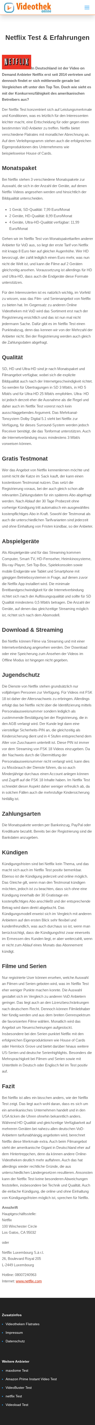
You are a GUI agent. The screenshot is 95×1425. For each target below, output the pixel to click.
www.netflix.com (29, 1281)
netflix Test (14, 1396)
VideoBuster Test (19, 1388)
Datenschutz (15, 1341)
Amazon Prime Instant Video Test (31, 1379)
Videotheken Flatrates (22, 1324)
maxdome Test (17, 1370)
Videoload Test (17, 1405)
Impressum (14, 1333)
